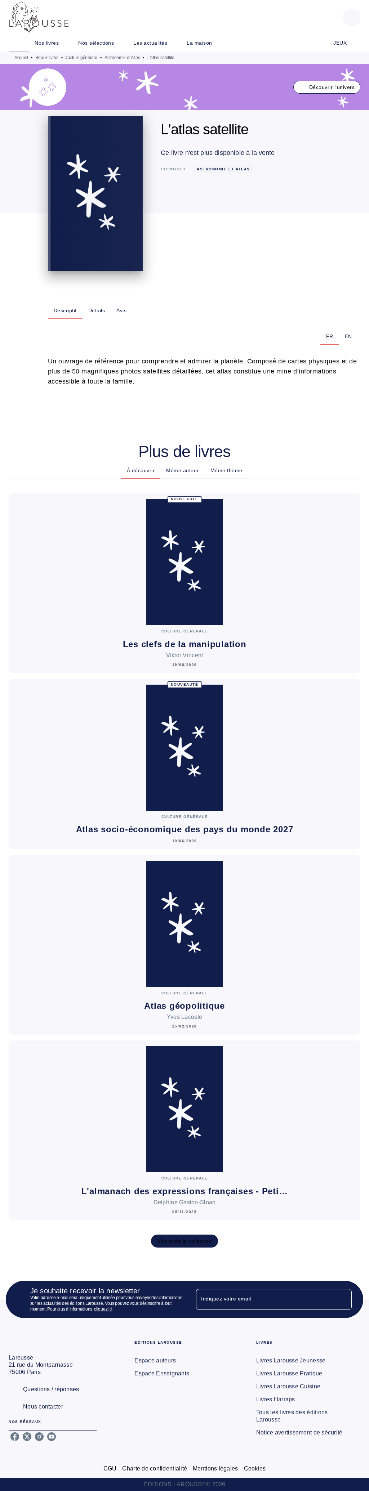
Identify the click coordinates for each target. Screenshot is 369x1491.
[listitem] (15, 1436)
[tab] (19, 43)
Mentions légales (215, 1468)
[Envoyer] (343, 1299)
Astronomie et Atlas (122, 57)
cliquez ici (103, 1309)
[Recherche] (351, 17)
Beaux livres (46, 57)
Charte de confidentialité (154, 1468)
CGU (110, 1468)
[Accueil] (39, 17)
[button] (327, 87)
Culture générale (81, 57)
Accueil (21, 57)
